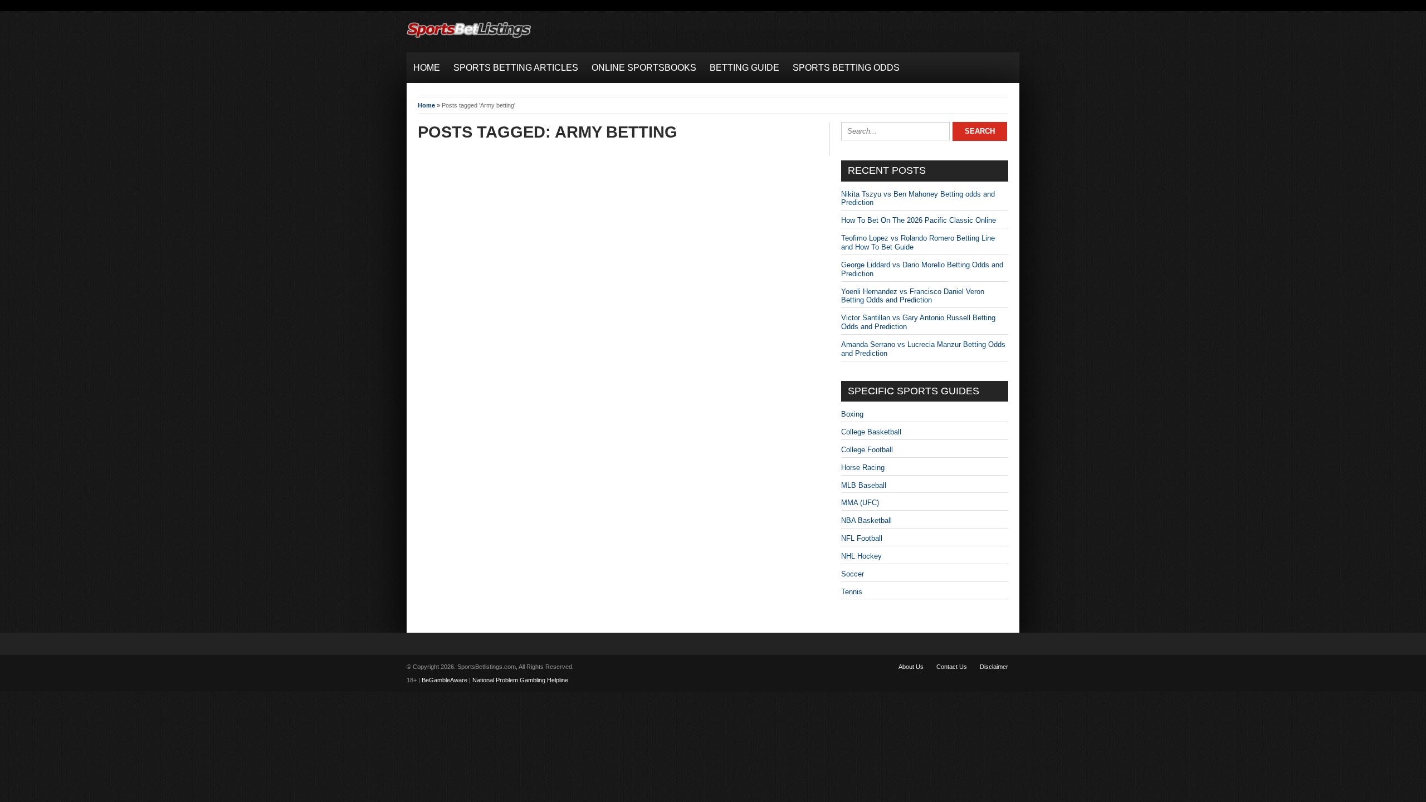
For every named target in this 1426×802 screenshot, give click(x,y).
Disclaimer (994, 666)
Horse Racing (863, 467)
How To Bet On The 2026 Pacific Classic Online (918, 220)
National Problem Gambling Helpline (520, 680)
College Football (867, 450)
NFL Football (861, 538)
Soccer (852, 574)
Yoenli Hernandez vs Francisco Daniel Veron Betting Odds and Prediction (912, 296)
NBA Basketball (866, 520)
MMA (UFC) (860, 502)
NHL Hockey (861, 556)
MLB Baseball (863, 485)
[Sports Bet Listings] (469, 38)
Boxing (852, 414)
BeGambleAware (444, 680)
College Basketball (871, 432)
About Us (911, 666)
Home (426, 105)
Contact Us (951, 666)
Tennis (851, 592)
